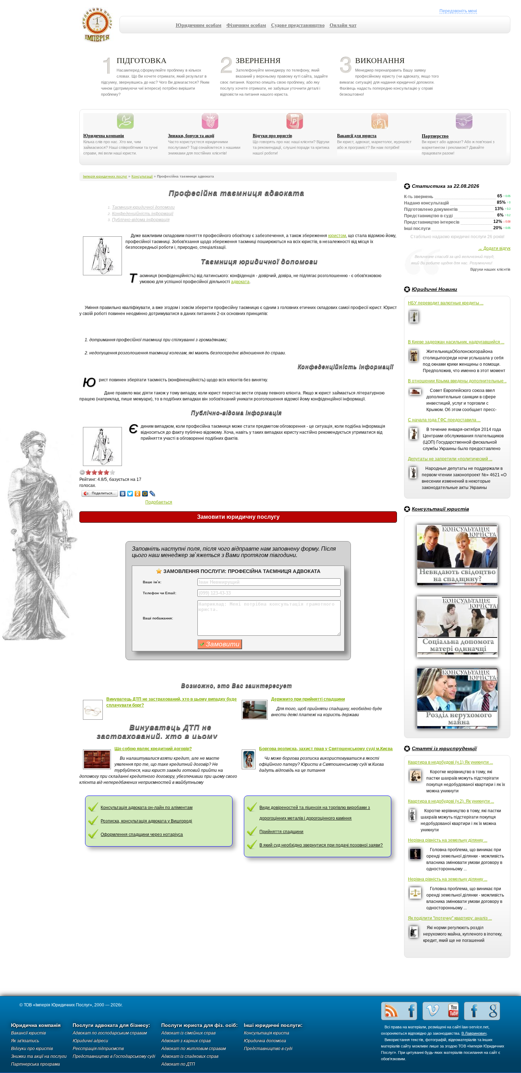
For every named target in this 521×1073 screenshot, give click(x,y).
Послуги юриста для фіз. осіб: (199, 1025)
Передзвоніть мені (458, 11)
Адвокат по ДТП (178, 1064)
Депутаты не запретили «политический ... (450, 458)
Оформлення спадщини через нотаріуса (142, 834)
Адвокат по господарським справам (110, 1032)
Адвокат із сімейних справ (188, 1032)
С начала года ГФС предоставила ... (444, 419)
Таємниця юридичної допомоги (143, 207)
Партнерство (435, 136)
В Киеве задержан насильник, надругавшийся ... (456, 341)
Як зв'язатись (25, 1040)
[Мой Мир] (145, 493)
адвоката (240, 281)
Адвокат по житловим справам (193, 1048)
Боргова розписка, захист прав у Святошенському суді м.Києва (326, 748)
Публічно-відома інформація (140, 219)
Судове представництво (298, 25)
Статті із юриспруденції (444, 748)
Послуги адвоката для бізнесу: (111, 1025)
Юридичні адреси (90, 1040)
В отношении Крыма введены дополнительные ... (457, 380)
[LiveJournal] (152, 493)
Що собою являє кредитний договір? (153, 748)
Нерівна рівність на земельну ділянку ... (447, 840)
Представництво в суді (268, 1048)
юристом (337, 235)
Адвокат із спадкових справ (189, 1056)
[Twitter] (130, 493)
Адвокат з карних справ (186, 1040)
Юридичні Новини (434, 289)
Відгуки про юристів (272, 136)
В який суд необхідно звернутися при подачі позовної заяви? (321, 845)
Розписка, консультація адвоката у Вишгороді (146, 821)
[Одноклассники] (137, 493)
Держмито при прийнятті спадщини (308, 699)
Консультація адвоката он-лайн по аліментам (146, 807)
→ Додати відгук (494, 248)
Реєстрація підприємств (98, 1048)
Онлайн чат (343, 25)
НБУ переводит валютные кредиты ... (445, 302)
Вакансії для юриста (356, 136)
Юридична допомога (265, 1040)
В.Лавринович (474, 1033)
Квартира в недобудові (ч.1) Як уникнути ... (450, 762)
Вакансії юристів (28, 1032)
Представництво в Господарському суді (114, 1056)
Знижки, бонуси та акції (191, 136)
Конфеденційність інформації (142, 213)
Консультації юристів (440, 509)
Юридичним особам (199, 25)
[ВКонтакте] (123, 493)
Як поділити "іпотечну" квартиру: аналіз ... (450, 918)
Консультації (142, 176)
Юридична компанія (103, 136)
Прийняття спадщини (281, 831)
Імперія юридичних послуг (99, 25)
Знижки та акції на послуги (39, 1056)
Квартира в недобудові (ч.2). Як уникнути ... (451, 801)
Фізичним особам (246, 25)
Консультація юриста (266, 1032)
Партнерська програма (35, 1064)
